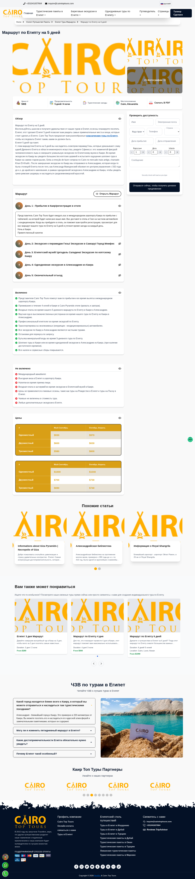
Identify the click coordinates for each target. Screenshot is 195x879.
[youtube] (92, 867)
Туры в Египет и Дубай (112, 830)
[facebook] (76, 867)
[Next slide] (101, 663)
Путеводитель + (147, 13)
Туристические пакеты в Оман (116, 842)
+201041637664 (34, 3)
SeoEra (97, 876)
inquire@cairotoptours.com (61, 3)
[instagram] (81, 867)
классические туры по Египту (102, 136)
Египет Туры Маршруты (65, 22)
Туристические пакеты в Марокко (118, 855)
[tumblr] (97, 867)
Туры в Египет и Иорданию (114, 825)
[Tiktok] (119, 867)
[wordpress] (108, 867)
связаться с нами (66, 830)
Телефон (153, 131)
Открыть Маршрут (109, 194)
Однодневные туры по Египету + (117, 13)
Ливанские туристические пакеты (118, 851)
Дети (154, 148)
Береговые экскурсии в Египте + (84, 13)
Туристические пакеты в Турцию (117, 846)
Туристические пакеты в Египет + (49, 13)
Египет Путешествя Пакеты (38, 22)
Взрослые (137, 148)
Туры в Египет (65, 834)
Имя (133, 122)
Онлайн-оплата (65, 826)
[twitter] (87, 867)
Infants (172, 148)
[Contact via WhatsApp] (5, 865)
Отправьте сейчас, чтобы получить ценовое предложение (154, 187)
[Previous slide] (93, 663)
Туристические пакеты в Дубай (116, 838)
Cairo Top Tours (65, 822)
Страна (169, 128)
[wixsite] (113, 867)
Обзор (19, 118)
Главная (28, 13)
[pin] (103, 867)
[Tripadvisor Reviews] (190, 439)
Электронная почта (167, 122)
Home (18, 22)
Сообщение (137, 160)
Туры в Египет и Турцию (113, 834)
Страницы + (163, 13)
